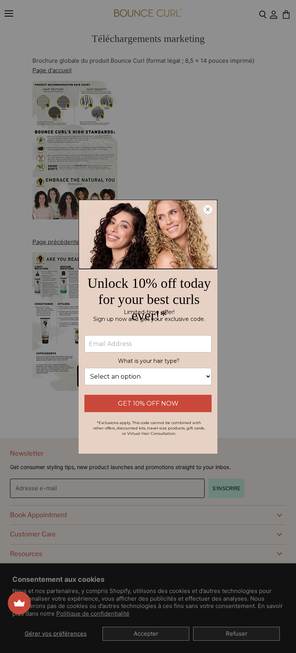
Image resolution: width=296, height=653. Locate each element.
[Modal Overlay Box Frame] (148, 327)
